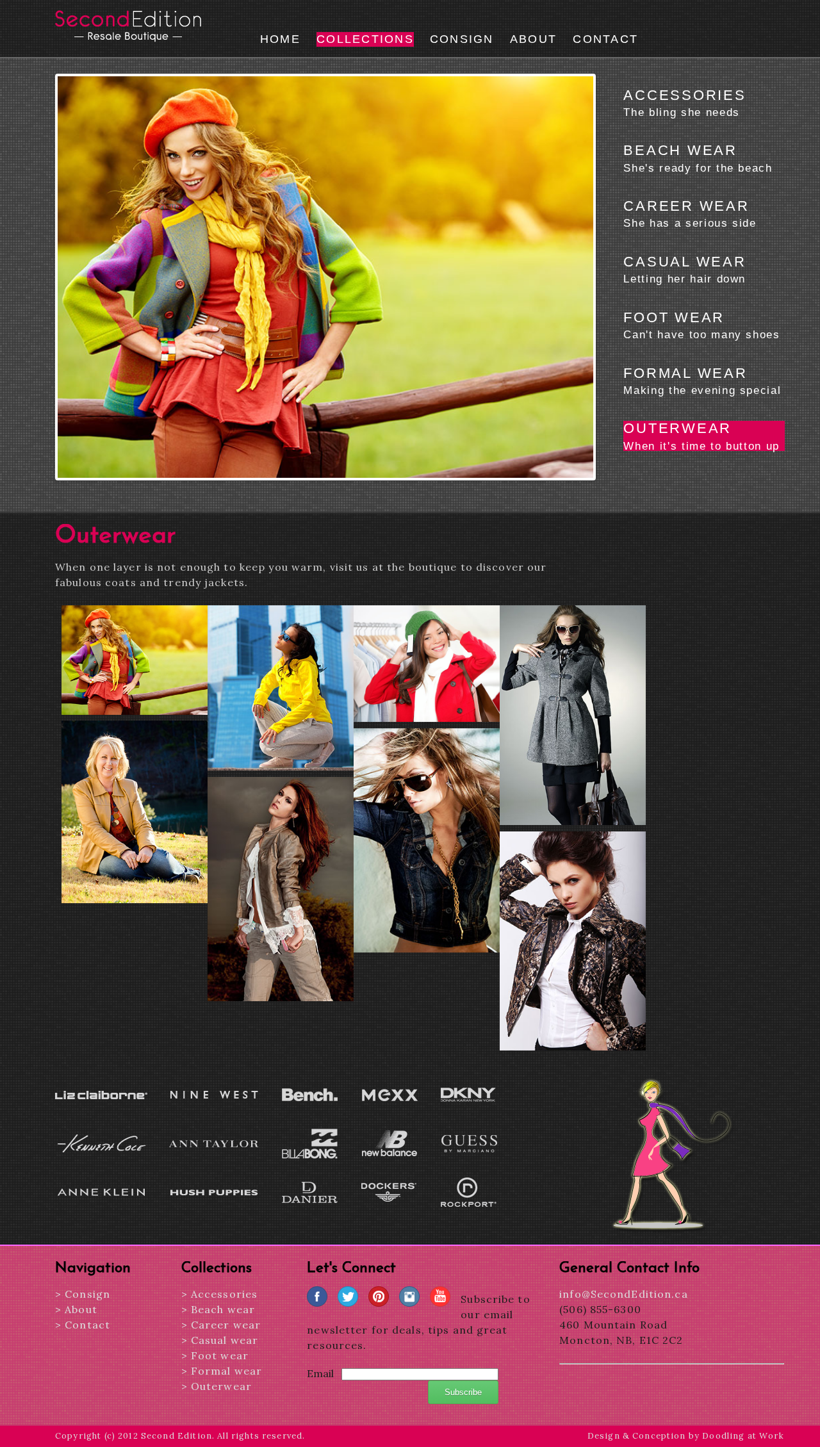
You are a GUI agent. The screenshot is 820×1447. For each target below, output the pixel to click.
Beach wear (697, 157)
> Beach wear (218, 1309)
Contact (605, 39)
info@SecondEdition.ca (623, 1294)
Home (280, 39)
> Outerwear (216, 1386)
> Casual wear (220, 1340)
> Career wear (221, 1324)
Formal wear (702, 380)
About (533, 39)
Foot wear (701, 324)
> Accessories (219, 1294)
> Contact (82, 1324)
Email (320, 1373)
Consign (462, 39)
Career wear (689, 213)
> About (76, 1309)
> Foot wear (215, 1355)
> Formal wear (222, 1370)
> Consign (82, 1294)
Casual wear (684, 269)
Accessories (684, 102)
